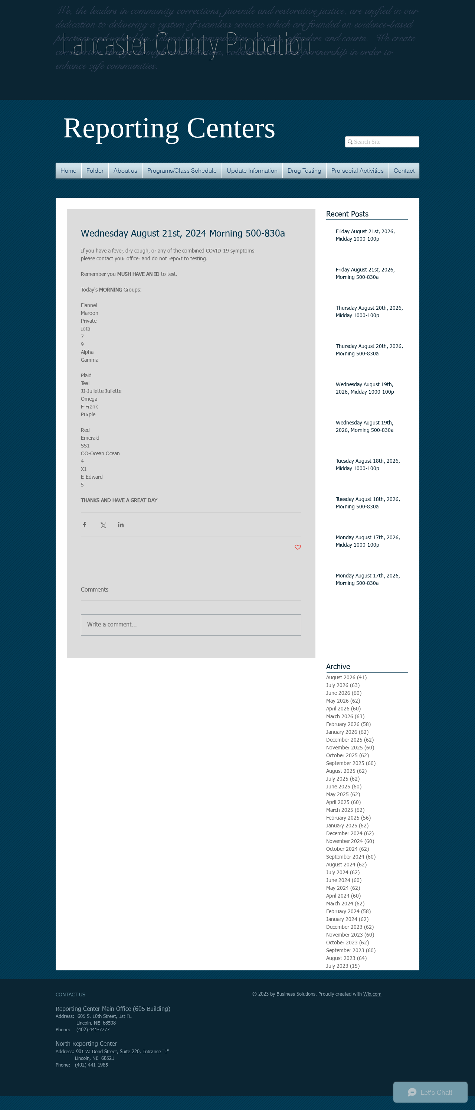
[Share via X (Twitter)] (102, 524)
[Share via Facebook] (84, 524)
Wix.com (372, 994)
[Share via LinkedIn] (120, 524)
